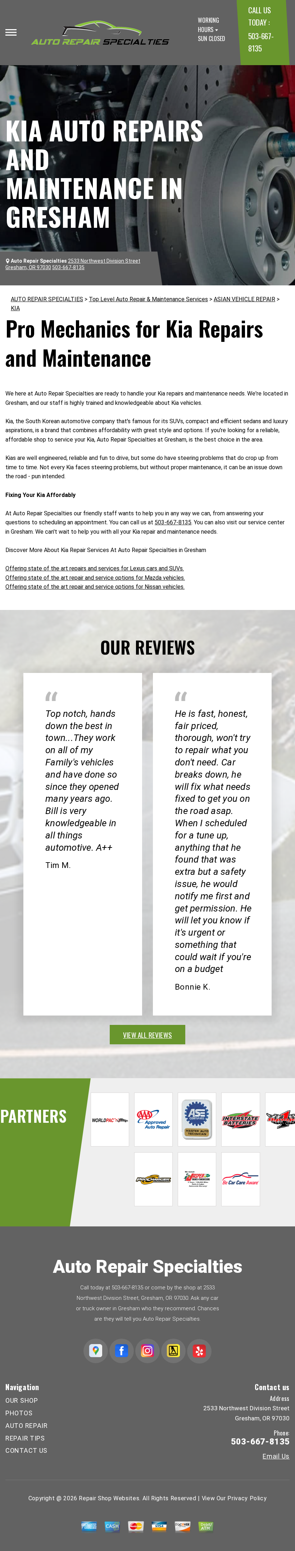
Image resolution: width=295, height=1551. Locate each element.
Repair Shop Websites (109, 1498)
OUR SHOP (21, 1400)
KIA (15, 308)
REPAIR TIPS (25, 1438)
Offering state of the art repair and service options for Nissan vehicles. (95, 586)
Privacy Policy (247, 1498)
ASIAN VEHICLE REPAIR (244, 299)
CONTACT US (26, 1450)
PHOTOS (18, 1413)
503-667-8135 (173, 522)
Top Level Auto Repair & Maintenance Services (148, 299)
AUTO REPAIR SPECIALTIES (47, 299)
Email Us (276, 1456)
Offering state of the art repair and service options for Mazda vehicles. (95, 577)
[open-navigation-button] (11, 32)
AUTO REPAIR (26, 1425)
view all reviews (147, 1035)
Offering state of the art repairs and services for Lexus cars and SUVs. (94, 568)
